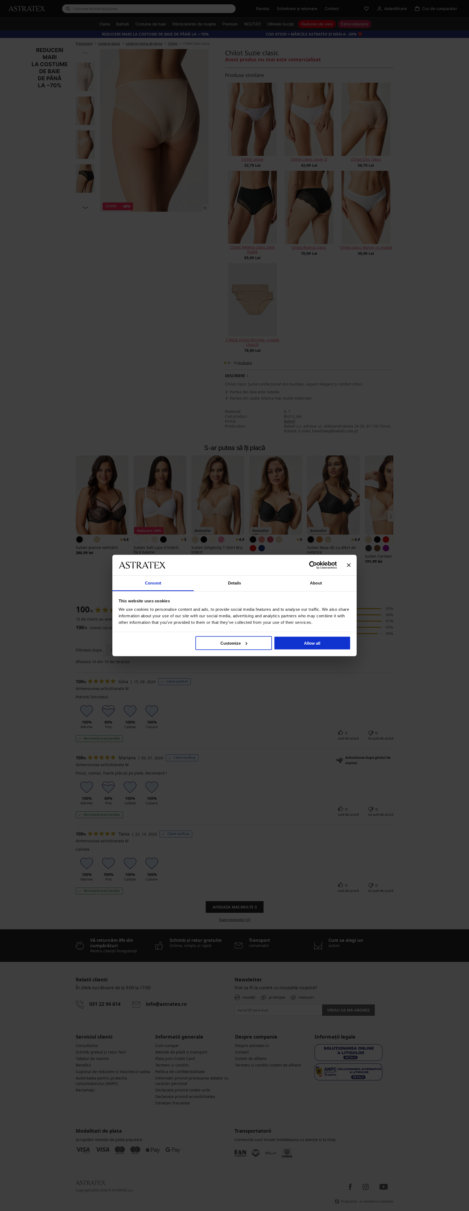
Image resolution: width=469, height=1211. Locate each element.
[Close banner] (349, 565)
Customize (230, 643)
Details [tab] (234, 583)
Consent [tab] (153, 583)
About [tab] (316, 583)
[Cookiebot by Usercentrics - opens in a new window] (313, 565)
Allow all (312, 643)
